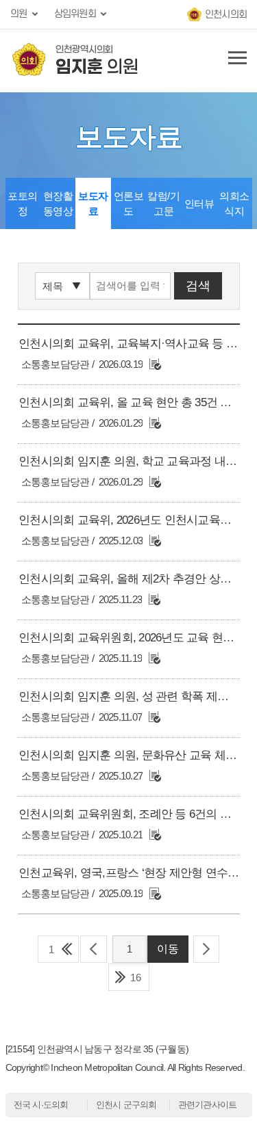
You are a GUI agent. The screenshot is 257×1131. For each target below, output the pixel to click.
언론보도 (129, 203)
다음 (206, 949)
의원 (18, 14)
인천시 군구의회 (126, 1105)
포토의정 (23, 203)
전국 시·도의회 (41, 1105)
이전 (93, 949)
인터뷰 (199, 203)
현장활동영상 (58, 203)
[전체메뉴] (235, 61)
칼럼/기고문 (163, 203)
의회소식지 (234, 203)
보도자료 (93, 203)
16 (135, 977)
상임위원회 (75, 14)
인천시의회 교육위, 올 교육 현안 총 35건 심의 (131, 402)
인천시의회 (226, 15)
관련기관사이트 (207, 1105)
